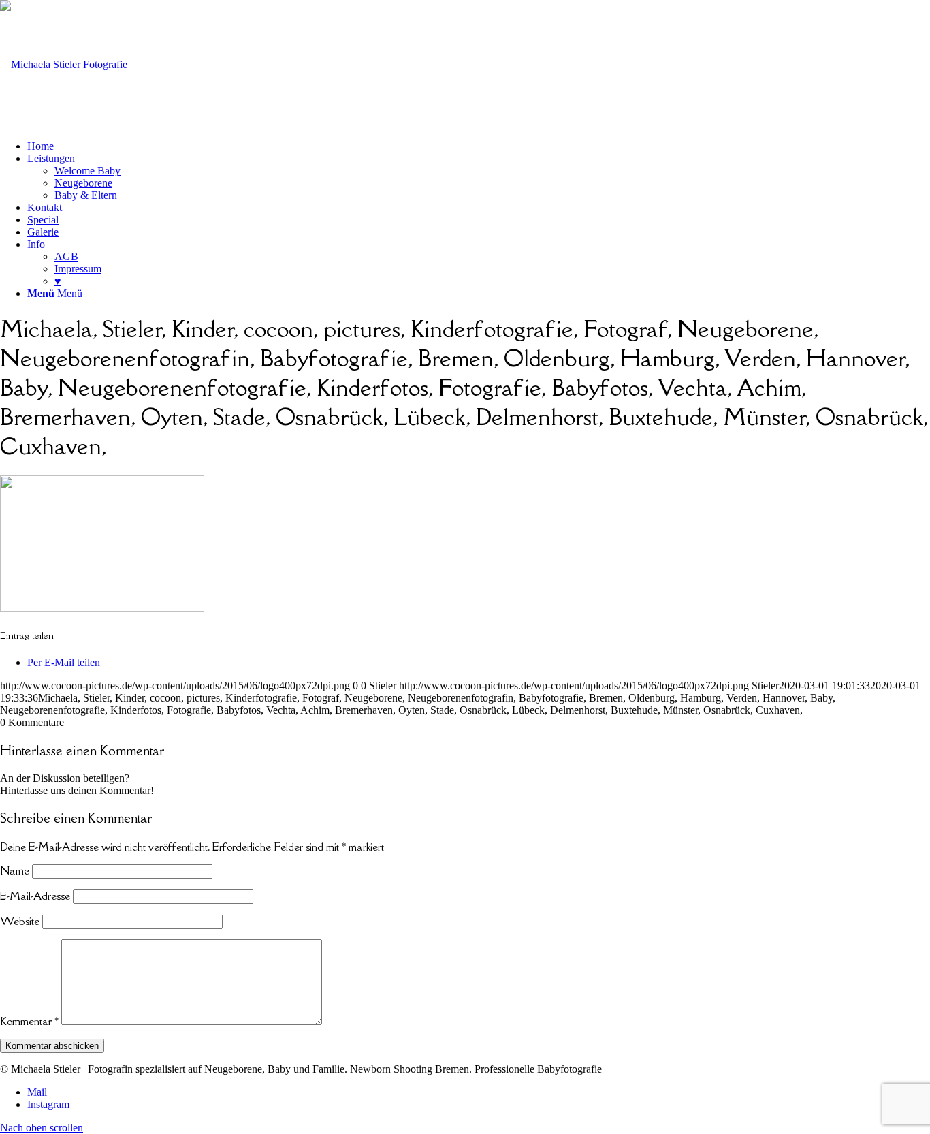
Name (14, 870)
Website (19, 921)
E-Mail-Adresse (35, 895)
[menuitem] (478, 146)
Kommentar (29, 1021)
